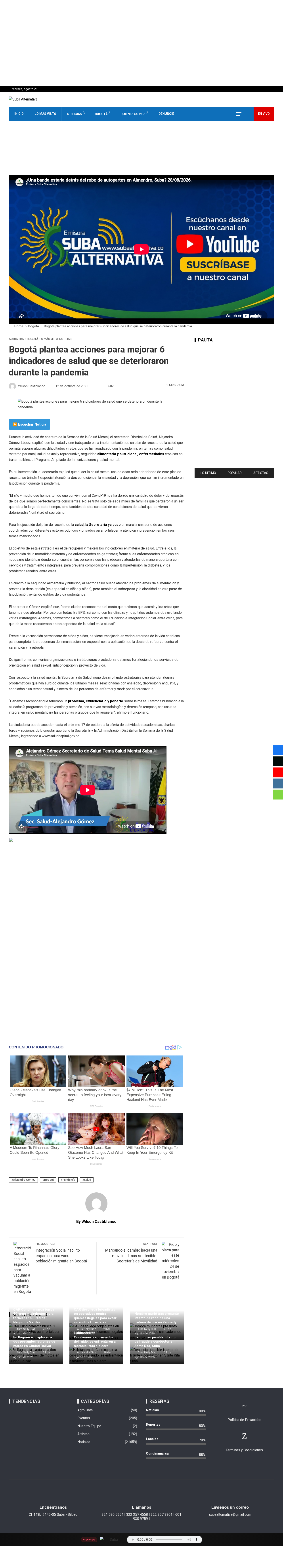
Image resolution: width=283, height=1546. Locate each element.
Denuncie (166, 114)
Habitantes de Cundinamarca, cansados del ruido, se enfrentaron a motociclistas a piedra (95, 1339)
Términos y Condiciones (244, 1450)
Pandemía (69, 1179)
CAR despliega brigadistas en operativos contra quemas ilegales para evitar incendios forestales (95, 1315)
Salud (87, 1179)
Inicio (19, 114)
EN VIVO (264, 114)
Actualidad (17, 339)
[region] (141, 43)
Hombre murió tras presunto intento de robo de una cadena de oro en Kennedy (156, 1318)
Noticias (74, 114)
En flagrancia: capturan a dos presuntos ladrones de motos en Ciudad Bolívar (34, 1341)
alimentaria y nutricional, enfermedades (130, 454)
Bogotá (101, 114)
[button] (141, 75)
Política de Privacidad (244, 1420)
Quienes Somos (132, 114)
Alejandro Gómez (24, 1179)
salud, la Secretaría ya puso (98, 525)
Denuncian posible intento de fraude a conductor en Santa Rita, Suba (155, 1341)
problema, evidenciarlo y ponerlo (95, 701)
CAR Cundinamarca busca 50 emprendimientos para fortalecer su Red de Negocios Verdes (33, 1315)
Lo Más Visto (45, 114)
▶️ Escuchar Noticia (29, 424)
